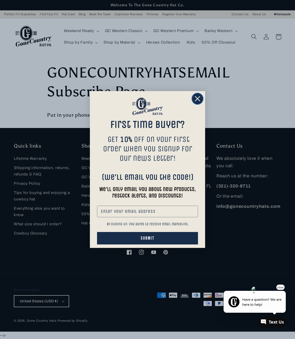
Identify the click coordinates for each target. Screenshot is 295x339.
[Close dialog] (197, 98)
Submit (148, 238)
